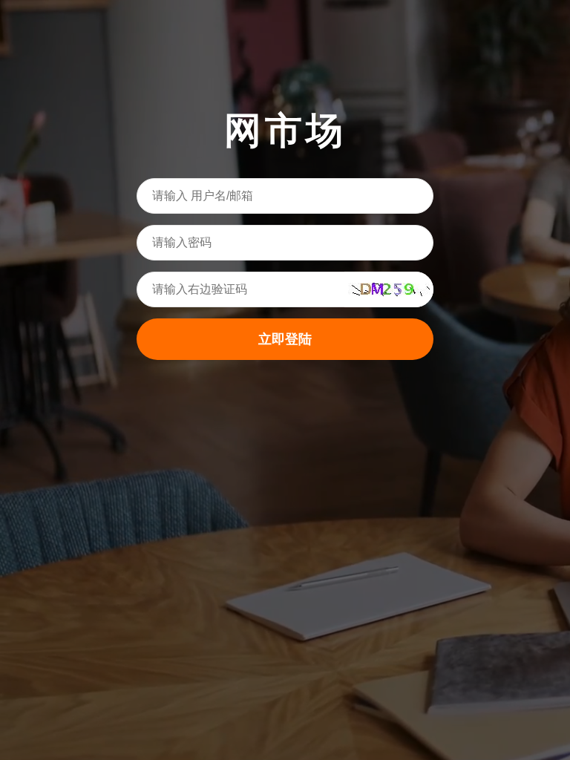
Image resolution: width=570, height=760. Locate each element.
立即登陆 (285, 339)
